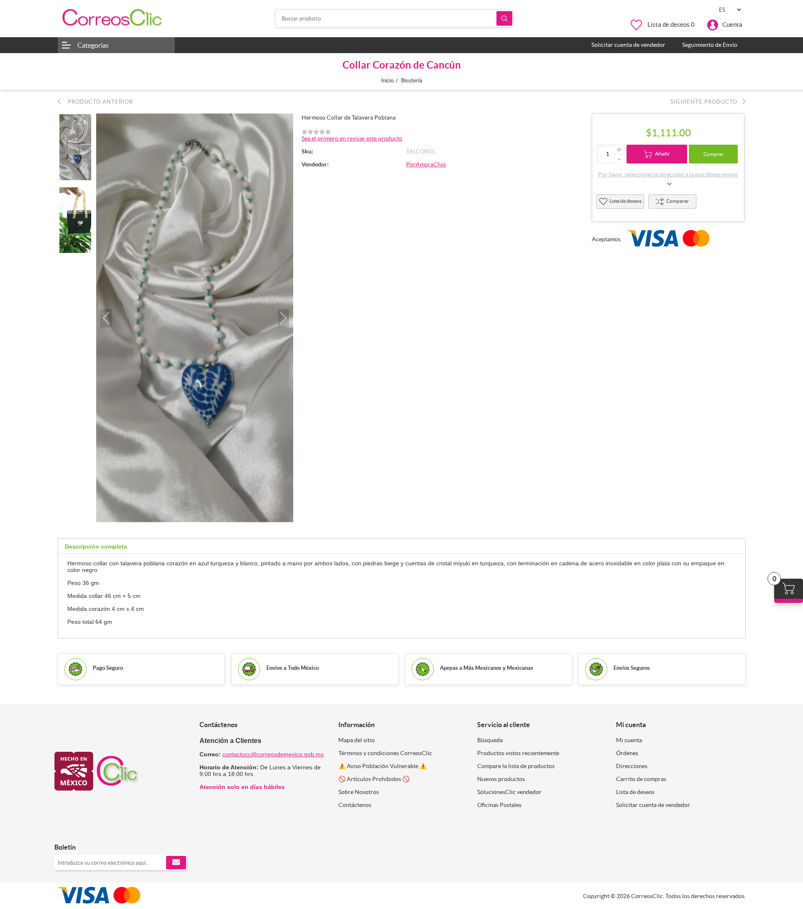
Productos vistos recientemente (518, 753)
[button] (106, 318)
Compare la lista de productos (516, 766)
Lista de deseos (625, 201)
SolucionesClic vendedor (509, 792)
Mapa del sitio (356, 740)
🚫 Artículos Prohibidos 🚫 (373, 779)
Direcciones (631, 766)
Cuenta (732, 24)
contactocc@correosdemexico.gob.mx (273, 754)
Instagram (82, 829)
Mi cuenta (629, 740)
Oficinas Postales (499, 805)
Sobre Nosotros (358, 792)
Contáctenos (354, 805)
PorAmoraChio (426, 164)
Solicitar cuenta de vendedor (653, 805)
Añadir (662, 153)
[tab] (96, 547)
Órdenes (627, 753)
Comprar (713, 154)
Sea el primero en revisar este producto (352, 138)
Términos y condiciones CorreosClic (385, 753)
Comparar (677, 201)
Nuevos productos (501, 779)
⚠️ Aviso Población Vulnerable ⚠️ (382, 766)
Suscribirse (176, 862)
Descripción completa (96, 546)
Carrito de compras (641, 779)
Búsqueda (504, 18)
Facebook (63, 829)
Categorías (93, 45)
